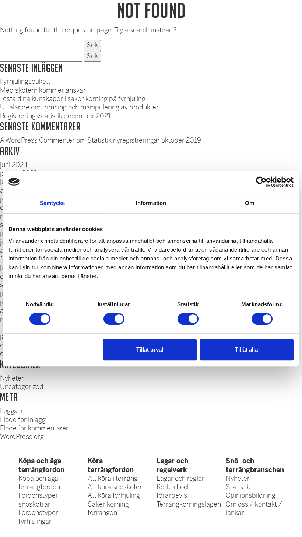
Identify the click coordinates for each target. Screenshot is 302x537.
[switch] (113, 319)
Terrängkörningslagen (189, 504)
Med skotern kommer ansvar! (44, 90)
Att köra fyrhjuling (114, 495)
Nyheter (12, 378)
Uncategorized (21, 387)
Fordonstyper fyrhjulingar (38, 517)
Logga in (12, 411)
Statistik (238, 487)
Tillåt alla (246, 349)
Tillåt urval (149, 349)
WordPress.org (22, 437)
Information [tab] (151, 203)
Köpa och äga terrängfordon (39, 483)
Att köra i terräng (113, 479)
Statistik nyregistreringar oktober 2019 (144, 140)
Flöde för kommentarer (34, 428)
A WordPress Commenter (37, 140)
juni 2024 (14, 165)
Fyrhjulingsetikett (25, 82)
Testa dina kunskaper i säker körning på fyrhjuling (72, 99)
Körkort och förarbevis (174, 491)
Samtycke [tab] (52, 203)
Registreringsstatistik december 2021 (55, 116)
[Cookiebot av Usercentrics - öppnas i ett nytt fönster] (261, 181)
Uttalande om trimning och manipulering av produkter (79, 107)
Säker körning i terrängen (110, 508)
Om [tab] (249, 203)
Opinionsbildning (250, 495)
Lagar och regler (180, 479)
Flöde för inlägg (23, 420)
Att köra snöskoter (115, 487)
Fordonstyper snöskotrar (38, 499)
